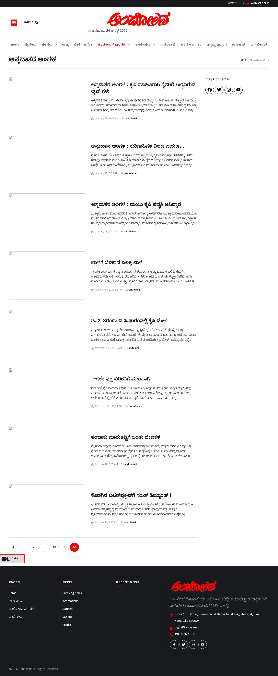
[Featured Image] (47, 101)
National (67, 609)
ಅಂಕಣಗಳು (15, 617)
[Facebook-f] (174, 644)
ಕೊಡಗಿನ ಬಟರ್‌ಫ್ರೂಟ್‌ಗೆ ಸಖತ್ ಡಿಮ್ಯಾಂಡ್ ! (131, 495)
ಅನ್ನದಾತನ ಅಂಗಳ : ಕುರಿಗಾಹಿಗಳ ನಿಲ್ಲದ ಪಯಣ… (137, 146)
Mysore (67, 617)
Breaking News (72, 593)
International (70, 601)
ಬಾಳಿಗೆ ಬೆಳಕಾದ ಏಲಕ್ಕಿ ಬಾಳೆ (116, 262)
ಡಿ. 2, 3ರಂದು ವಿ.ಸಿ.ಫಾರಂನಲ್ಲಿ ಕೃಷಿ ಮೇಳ (129, 320)
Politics (67, 625)
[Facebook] (209, 90)
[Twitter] (219, 90)
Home (242, 60)
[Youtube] (238, 90)
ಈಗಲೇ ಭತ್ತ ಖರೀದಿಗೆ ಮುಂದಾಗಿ (120, 378)
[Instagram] (228, 90)
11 (64, 547)
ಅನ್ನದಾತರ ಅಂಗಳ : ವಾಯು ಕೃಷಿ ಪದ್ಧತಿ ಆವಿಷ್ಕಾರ (136, 204)
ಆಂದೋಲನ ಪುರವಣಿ (21, 609)
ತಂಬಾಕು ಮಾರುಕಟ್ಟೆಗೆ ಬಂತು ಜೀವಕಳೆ (125, 437)
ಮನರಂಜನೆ (16, 601)
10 (54, 547)
